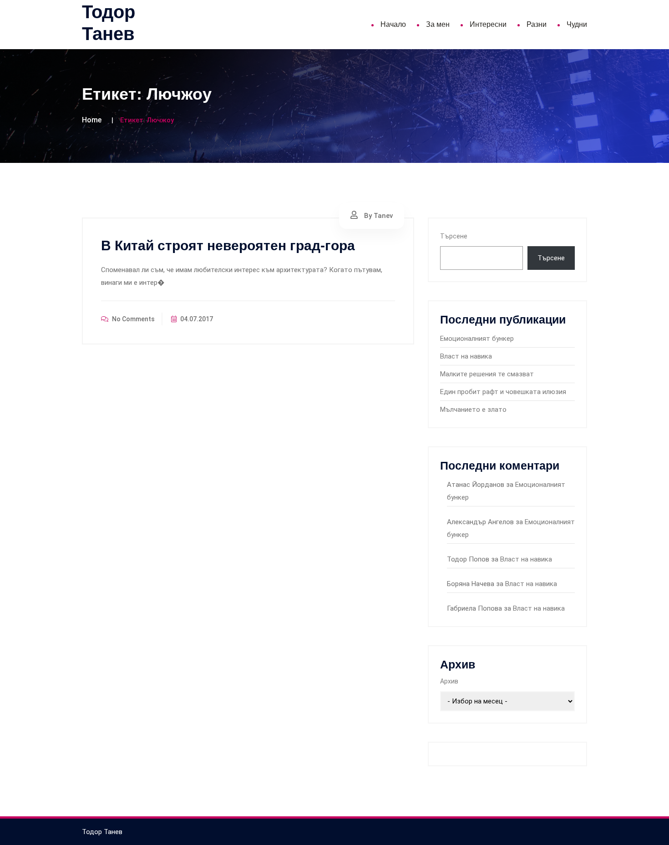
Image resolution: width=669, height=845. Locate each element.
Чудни (577, 24)
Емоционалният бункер (477, 338)
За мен (438, 24)
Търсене (453, 236)
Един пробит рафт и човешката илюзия (503, 392)
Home (91, 120)
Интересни (488, 24)
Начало (393, 24)
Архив (449, 681)
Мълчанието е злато (473, 409)
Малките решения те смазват (487, 374)
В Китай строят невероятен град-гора (228, 245)
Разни (537, 24)
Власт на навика (466, 356)
